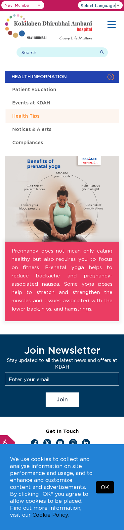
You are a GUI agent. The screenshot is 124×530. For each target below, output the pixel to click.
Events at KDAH (31, 102)
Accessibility (7, 442)
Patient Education (34, 89)
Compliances (27, 142)
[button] (22, 5)
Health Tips (25, 115)
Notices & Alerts (31, 129)
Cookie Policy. (50, 515)
